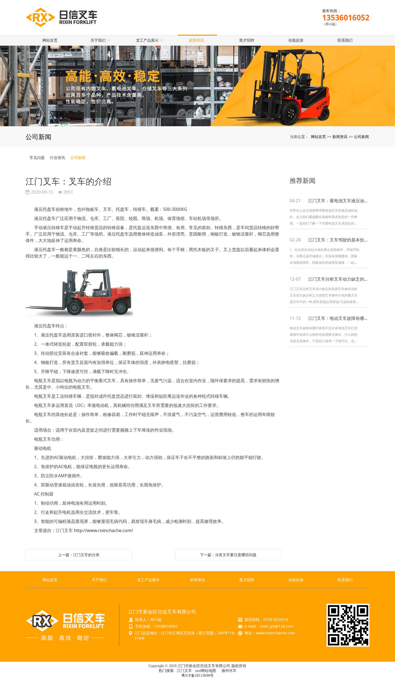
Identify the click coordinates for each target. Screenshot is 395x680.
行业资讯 (57, 157)
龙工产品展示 (148, 579)
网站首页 (318, 136)
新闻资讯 (339, 136)
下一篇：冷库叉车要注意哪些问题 (228, 554)
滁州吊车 (228, 671)
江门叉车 (184, 671)
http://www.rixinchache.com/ (103, 530)
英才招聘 (246, 579)
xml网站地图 (205, 671)
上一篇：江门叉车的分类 (78, 554)
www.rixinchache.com (275, 632)
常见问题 (37, 157)
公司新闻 (361, 136)
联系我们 (345, 579)
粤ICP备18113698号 (197, 676)
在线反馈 (295, 579)
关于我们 (99, 579)
